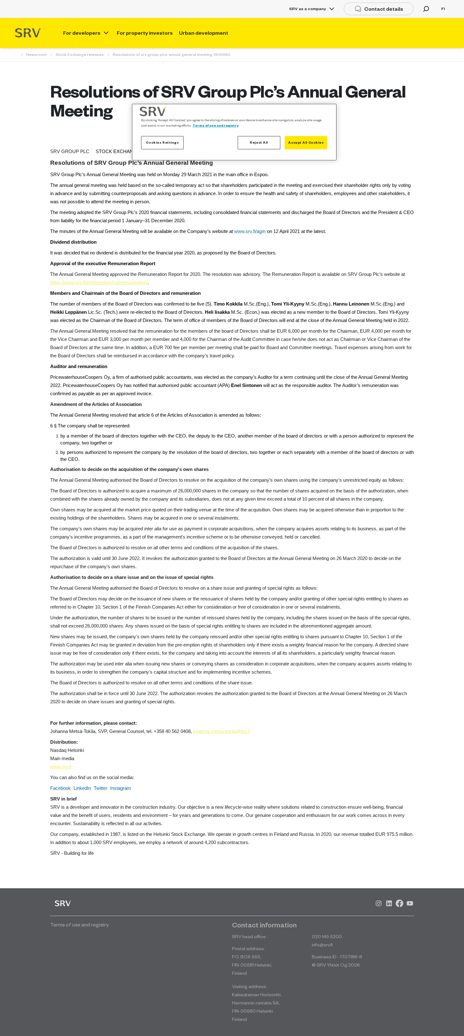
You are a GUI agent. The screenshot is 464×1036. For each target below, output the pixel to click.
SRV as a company (307, 8)
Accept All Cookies (306, 142)
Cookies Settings (162, 142)
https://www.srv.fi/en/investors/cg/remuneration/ (99, 282)
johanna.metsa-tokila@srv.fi (221, 731)
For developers (81, 33)
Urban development (203, 33)
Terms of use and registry (216, 125)
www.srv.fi (60, 766)
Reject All (259, 142)
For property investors (145, 33)
